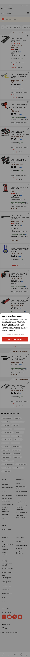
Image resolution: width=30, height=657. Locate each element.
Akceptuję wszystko (15, 339)
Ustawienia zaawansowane (15, 334)
